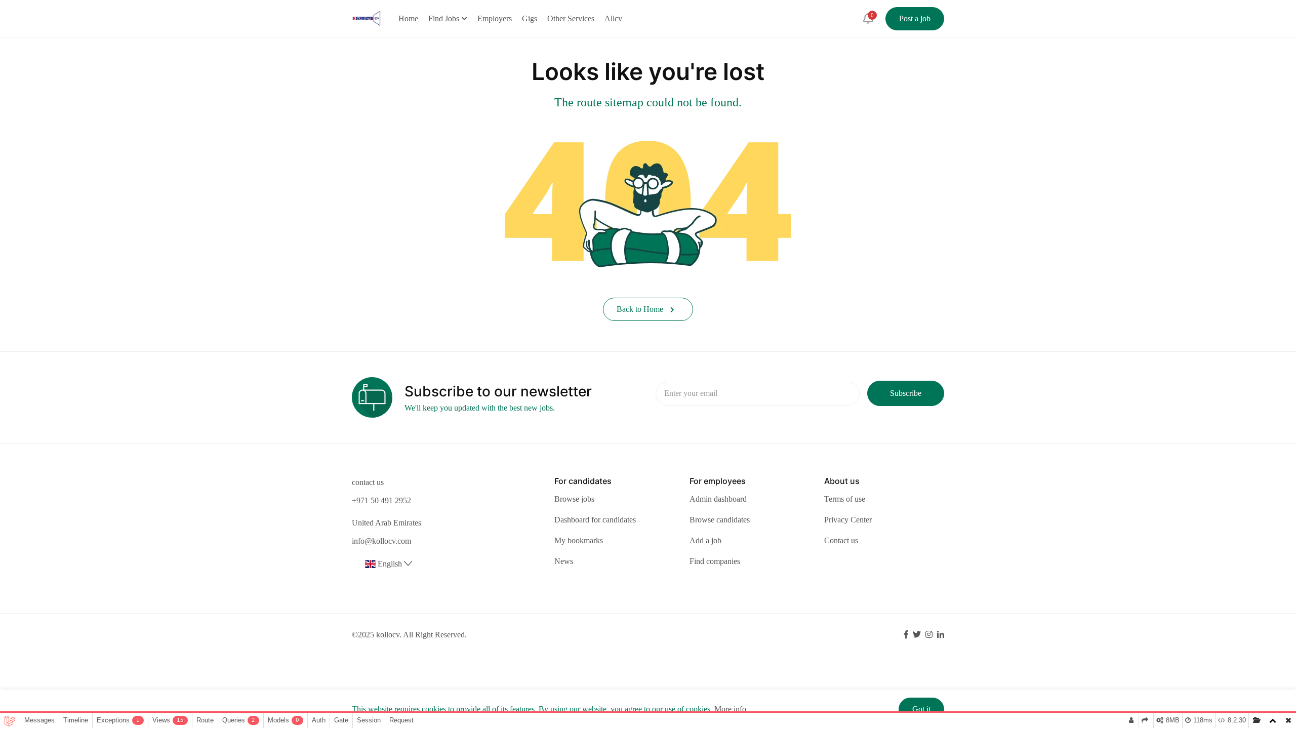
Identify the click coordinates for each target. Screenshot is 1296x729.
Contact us (841, 540)
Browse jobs (574, 499)
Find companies (715, 561)
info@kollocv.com (381, 541)
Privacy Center (848, 519)
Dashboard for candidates (595, 519)
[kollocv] (366, 17)
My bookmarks (578, 540)
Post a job (914, 18)
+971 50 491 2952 (381, 500)
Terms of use (844, 499)
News (563, 561)
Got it (921, 709)
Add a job (705, 540)
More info (730, 709)
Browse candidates (720, 519)
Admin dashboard (718, 499)
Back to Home (641, 309)
